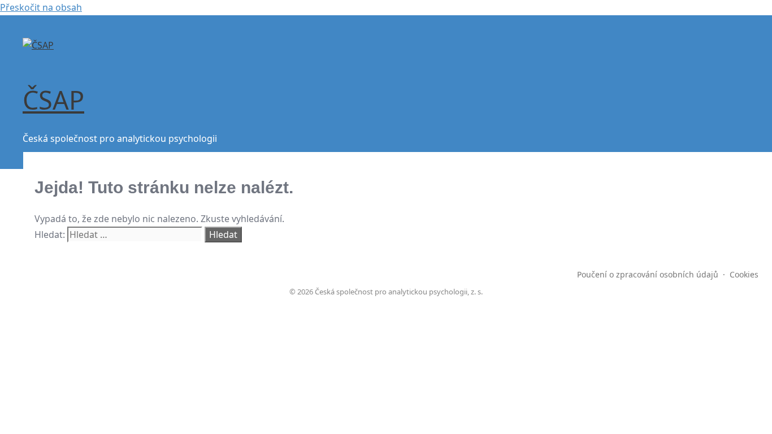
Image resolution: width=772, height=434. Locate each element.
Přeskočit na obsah (41, 7)
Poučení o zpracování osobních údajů (647, 274)
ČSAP (53, 100)
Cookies (744, 274)
